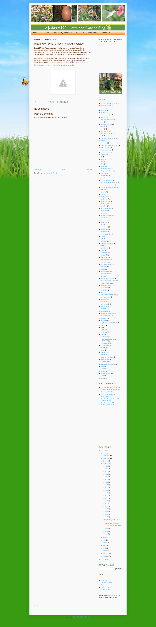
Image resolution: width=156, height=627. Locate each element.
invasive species (106, 234)
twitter (102, 350)
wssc (102, 378)
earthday (103, 173)
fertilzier (103, 192)
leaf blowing (104, 248)
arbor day (104, 112)
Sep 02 (106, 531)
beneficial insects (106, 124)
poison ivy (104, 299)
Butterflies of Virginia (107, 392)
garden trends (105, 204)
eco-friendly (104, 178)
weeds (103, 366)
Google (36, 606)
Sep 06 (106, 514)
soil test (103, 330)
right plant (104, 320)
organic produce (106, 283)
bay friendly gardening (108, 119)
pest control (104, 288)
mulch (103, 269)
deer (102, 159)
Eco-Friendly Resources (62, 33)
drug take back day (107, 171)
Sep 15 (106, 498)
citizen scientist (105, 152)
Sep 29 (106, 469)
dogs (102, 164)
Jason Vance (111, 595)
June (104, 543)
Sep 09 (106, 509)
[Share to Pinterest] (67, 102)
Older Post (88, 170)
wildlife (103, 371)
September (106, 464)
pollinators (104, 302)
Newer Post (38, 170)
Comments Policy (106, 582)
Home (34, 33)
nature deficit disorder (107, 278)
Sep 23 (106, 479)
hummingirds (105, 229)
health (103, 218)
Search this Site (106, 589)
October (105, 461)
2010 (103, 559)
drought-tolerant (106, 168)
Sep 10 (106, 506)
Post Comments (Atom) (49, 173)
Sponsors (80, 33)
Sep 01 (106, 534)
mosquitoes (104, 262)
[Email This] (58, 102)
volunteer (104, 355)
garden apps (105, 196)
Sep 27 (106, 474)
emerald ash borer (106, 180)
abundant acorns (106, 105)
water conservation (107, 357)
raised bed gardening (107, 313)
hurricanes (104, 231)
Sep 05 (106, 517)
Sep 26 (106, 477)
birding (103, 126)
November (106, 458)
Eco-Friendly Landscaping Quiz (110, 387)
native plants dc (106, 274)
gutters (103, 213)
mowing (103, 267)
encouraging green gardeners (110, 182)
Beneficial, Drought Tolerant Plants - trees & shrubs (109, 403)
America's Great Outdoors (109, 103)
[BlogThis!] (61, 102)
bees (102, 122)
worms (103, 376)
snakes (103, 325)
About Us (45, 33)
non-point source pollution (109, 280)
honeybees (104, 227)
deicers (103, 162)
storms (103, 334)
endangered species (107, 185)
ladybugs (104, 241)
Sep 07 (106, 511)
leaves (103, 250)
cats (102, 136)
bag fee (103, 117)
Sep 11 (106, 503)
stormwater (104, 337)
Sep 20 (106, 487)
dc (101, 157)
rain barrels (104, 304)
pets (102, 292)
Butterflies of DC (106, 397)
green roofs (104, 211)
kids (102, 238)
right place (104, 318)
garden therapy (105, 201)
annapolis (104, 110)
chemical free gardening (108, 138)
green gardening (106, 208)
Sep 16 (106, 495)
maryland (104, 255)
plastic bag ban (105, 297)
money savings (105, 260)
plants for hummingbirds (108, 295)
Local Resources (106, 587)
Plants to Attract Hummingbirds (110, 390)
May (104, 545)
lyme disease (105, 253)
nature (103, 276)
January (105, 556)
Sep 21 (106, 485)
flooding (103, 194)
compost (103, 154)
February (106, 553)
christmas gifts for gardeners (109, 145)
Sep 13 (106, 501)
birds (102, 129)
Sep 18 (106, 493)
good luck (104, 206)
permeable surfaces (107, 285)
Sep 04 (106, 528)
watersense (104, 362)
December (106, 455)
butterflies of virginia (107, 133)
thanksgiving (105, 343)
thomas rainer (105, 345)
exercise (103, 189)
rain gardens (105, 306)
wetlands (103, 369)
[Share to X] (63, 102)
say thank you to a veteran (109, 323)
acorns (103, 108)
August (105, 537)
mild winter (104, 257)
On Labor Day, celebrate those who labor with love (113, 524)
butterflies (104, 131)
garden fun (104, 199)
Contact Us (105, 33)
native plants (105, 271)
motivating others (106, 264)
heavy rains (104, 220)
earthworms (104, 175)
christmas (104, 143)
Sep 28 (106, 471)
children (103, 140)
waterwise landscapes (108, 364)
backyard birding (106, 115)
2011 (103, 453)
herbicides (104, 222)
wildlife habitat (105, 373)
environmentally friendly (108, 187)
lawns (102, 246)
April (104, 548)
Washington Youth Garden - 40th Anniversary (112, 520)
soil (102, 327)
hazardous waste (106, 215)
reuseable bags (106, 316)
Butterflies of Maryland (108, 394)
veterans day (105, 352)
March (105, 551)
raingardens (104, 311)
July (104, 540)
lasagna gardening (107, 243)
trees (102, 348)
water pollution (105, 359)
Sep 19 (106, 490)
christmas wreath (106, 150)
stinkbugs (104, 332)
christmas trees (105, 147)
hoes (102, 224)
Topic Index (92, 33)
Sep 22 (106, 482)
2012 (103, 451)
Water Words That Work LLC (81, 617)
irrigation (103, 236)
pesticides (104, 290)
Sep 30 (106, 466)
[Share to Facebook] (65, 102)
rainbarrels (104, 309)
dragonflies (104, 166)
